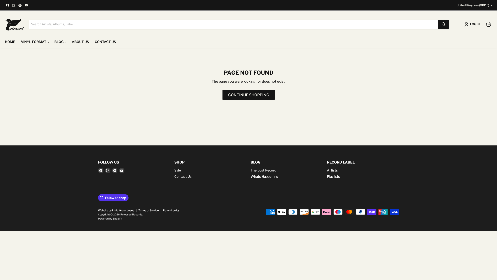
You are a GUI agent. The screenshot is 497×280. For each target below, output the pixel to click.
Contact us (105, 42)
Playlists (333, 176)
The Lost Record (263, 170)
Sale (177, 170)
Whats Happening (264, 176)
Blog (59, 42)
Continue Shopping (248, 95)
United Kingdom (473, 5)
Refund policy (171, 210)
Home (10, 42)
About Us (80, 42)
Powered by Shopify (110, 218)
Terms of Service (148, 210)
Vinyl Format (34, 42)
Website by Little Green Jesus (116, 210)
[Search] (443, 24)
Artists (332, 170)
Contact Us (183, 176)
